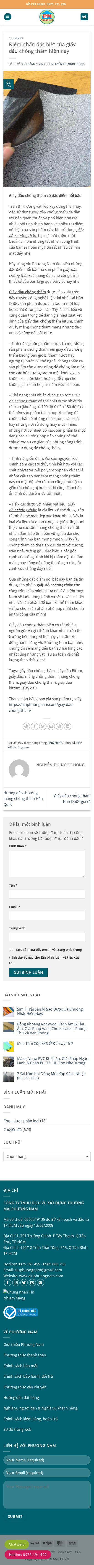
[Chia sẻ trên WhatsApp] (26, 726)
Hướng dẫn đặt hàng (21, 1397)
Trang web (17, 928)
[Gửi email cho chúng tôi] (32, 1282)
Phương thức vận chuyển (25, 1387)
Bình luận (18, 846)
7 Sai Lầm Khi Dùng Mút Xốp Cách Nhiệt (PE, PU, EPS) (51, 1076)
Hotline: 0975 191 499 (28, 1554)
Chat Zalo (17, 1544)
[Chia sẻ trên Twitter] (43, 726)
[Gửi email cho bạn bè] (51, 726)
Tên (13, 885)
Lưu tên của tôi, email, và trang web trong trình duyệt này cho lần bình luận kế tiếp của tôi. (45, 956)
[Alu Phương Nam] (47, 17)
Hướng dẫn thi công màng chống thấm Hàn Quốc (23, 798)
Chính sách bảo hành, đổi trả (28, 1376)
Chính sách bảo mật (20, 1365)
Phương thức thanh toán (24, 1355)
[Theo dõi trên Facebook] (7, 1282)
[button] (7, 17)
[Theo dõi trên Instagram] (16, 1282)
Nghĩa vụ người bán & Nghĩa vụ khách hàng (40, 1408)
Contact (65, 1552)
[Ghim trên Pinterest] (59, 726)
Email (14, 907)
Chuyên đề (16, 38)
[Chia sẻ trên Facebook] (34, 726)
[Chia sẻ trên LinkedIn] (67, 726)
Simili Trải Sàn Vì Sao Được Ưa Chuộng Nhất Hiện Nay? (50, 1011)
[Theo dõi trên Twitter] (24, 1282)
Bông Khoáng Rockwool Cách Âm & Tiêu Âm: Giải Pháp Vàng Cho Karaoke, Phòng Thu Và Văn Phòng (51, 1028)
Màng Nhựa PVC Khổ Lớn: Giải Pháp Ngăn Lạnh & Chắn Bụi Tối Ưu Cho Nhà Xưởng (52, 1061)
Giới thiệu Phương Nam (23, 1344)
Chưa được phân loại (21, 1120)
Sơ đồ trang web (17, 1429)
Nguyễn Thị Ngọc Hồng (68, 64)
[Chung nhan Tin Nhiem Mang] (20, 1294)
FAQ (78, 1552)
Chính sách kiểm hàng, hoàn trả (30, 1418)
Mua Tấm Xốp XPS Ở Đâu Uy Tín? (45, 1043)
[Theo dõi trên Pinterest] (40, 1282)
